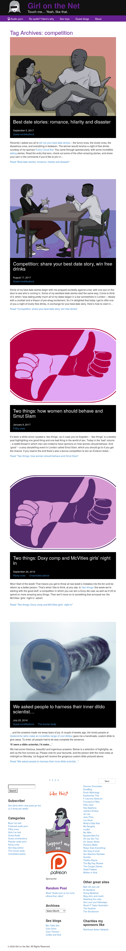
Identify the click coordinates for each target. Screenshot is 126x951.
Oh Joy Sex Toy (91, 838)
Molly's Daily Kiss (91, 823)
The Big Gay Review (93, 863)
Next (107, 781)
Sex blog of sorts (91, 850)
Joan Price (88, 817)
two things (87, 587)
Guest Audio (14, 835)
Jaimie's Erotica (90, 810)
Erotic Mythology (91, 792)
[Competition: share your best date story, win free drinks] (63, 218)
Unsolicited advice (39, 575)
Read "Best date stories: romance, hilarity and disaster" (40, 162)
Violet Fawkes (90, 869)
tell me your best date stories (54, 142)
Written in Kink (90, 872)
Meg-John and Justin (93, 896)
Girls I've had (14, 832)
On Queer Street (91, 841)
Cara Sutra (51, 928)
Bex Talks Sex (52, 925)
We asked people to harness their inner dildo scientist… (59, 709)
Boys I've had (14, 823)
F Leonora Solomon (93, 798)
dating (13, 153)
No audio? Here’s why (41, 19)
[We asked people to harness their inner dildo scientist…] (63, 661)
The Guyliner (89, 908)
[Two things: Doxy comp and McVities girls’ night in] (63, 512)
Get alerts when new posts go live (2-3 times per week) (24, 807)
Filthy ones (19, 428)
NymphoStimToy (91, 835)
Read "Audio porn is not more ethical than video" (60, 894)
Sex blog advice (16, 847)
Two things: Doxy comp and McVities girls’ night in (61, 560)
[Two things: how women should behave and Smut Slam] (63, 365)
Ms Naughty (89, 826)
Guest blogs (82, 19)
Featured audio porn (18, 826)
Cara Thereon (52, 931)
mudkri (86, 829)
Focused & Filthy (91, 801)
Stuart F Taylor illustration (95, 905)
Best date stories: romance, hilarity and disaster (62, 121)
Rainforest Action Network (95, 929)
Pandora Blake (90, 844)
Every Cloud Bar (44, 149)
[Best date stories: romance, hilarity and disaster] (63, 76)
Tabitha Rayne (90, 860)
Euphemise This (91, 795)
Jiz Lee (86, 813)
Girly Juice (88, 804)
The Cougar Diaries (92, 866)
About (98, 19)
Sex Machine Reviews (94, 854)
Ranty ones (19, 575)
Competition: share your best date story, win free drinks (62, 266)
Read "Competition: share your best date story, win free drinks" (44, 309)
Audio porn (17, 19)
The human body (47, 724)
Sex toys (64, 19)
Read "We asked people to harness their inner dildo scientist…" (44, 761)
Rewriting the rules (92, 899)
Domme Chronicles (92, 786)
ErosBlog (87, 789)
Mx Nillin (87, 832)
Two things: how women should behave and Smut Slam (58, 413)
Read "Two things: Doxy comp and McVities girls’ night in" (41, 604)
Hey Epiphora (89, 807)
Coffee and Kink (53, 934)
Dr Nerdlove (89, 889)
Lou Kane (88, 820)
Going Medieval (90, 892)
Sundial (87, 857)
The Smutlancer (91, 911)
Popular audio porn (17, 841)
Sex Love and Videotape (95, 902)
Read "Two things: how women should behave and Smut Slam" (44, 456)
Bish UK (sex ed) (91, 886)
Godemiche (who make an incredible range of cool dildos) (41, 736)
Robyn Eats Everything (94, 847)
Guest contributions (23, 134)
